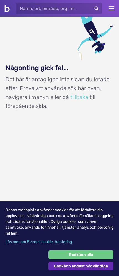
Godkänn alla (81, 254)
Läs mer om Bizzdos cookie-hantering (39, 242)
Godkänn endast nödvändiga (81, 266)
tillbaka (79, 97)
